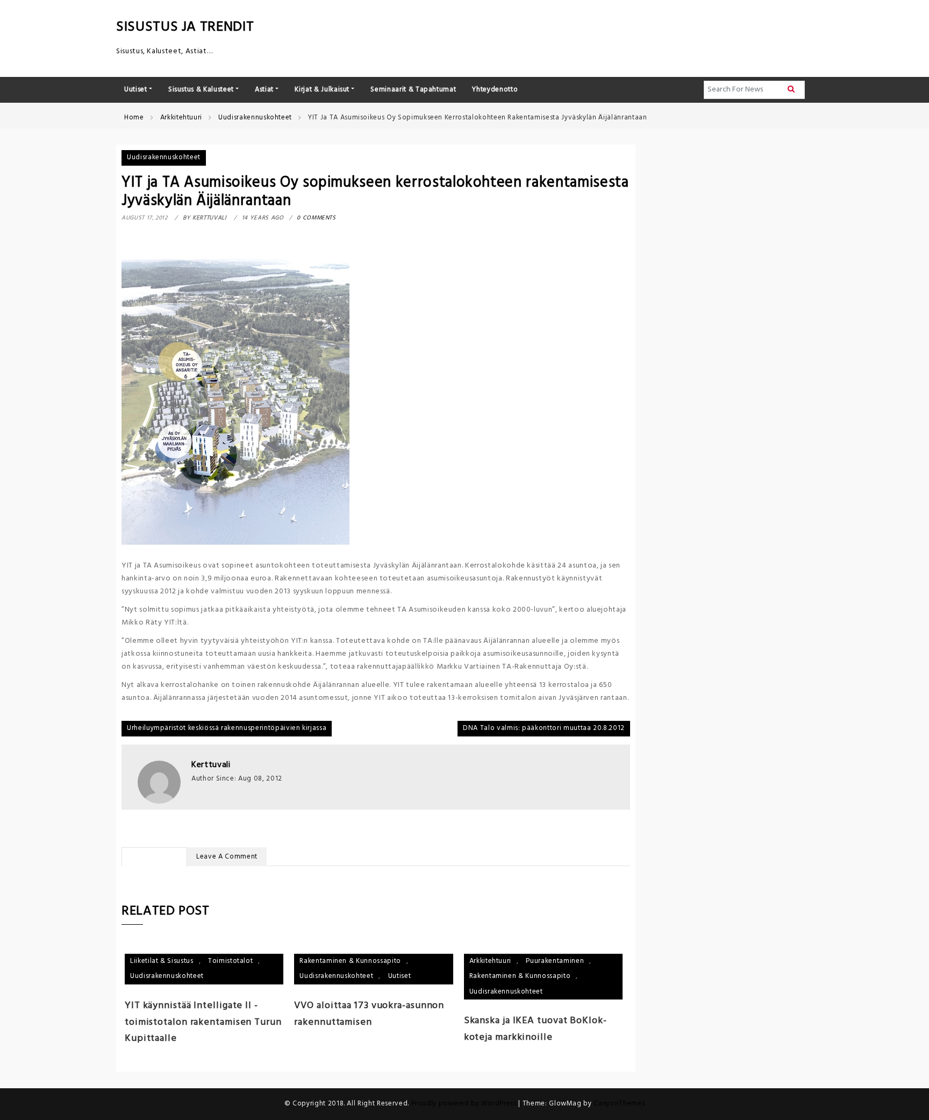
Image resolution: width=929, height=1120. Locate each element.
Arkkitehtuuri (490, 961)
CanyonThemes (619, 1103)
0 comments (316, 218)
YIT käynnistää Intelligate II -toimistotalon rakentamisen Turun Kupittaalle (203, 1022)
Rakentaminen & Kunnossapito (350, 961)
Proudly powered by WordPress (465, 1103)
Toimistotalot (230, 961)
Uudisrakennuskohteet (164, 157)
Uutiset (399, 976)
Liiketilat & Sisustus (162, 961)
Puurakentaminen (555, 961)
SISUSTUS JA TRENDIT (185, 27)
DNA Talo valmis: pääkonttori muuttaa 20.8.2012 (544, 728)
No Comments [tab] (154, 856)
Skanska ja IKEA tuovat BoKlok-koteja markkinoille (535, 1029)
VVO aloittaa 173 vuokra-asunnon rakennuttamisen (369, 1014)
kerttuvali (211, 765)
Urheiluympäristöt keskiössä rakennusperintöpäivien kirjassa (226, 728)
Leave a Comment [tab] (227, 856)
